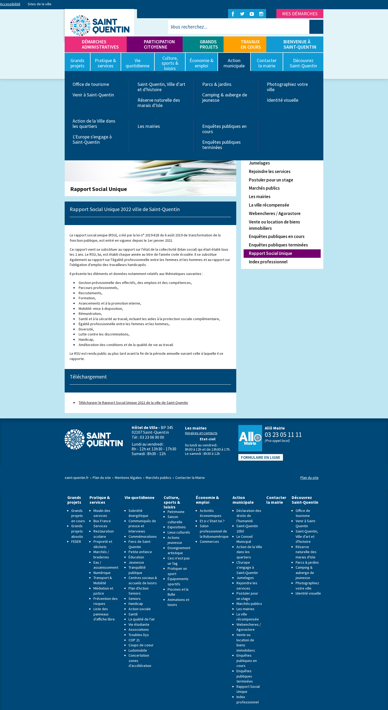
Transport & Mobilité (102, 580)
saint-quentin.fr (77, 477)
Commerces (209, 541)
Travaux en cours (251, 44)
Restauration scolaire (103, 534)
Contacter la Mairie (190, 477)
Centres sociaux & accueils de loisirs (143, 580)
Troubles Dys (139, 634)
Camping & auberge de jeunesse (224, 97)
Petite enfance (140, 551)
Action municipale (243, 500)
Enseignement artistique (179, 550)
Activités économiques (210, 513)
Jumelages (259, 163)
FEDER (76, 541)
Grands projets (209, 44)
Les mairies (149, 126)
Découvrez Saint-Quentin (305, 500)
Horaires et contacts (201, 433)
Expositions (177, 527)
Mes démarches (300, 14)
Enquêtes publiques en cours (224, 128)
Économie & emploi (207, 500)
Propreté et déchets (102, 544)
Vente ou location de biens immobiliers (274, 225)
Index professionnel (268, 262)
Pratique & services (99, 500)
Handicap (136, 603)
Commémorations (143, 536)
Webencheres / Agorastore (275, 213)
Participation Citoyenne (159, 44)
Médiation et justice (103, 591)
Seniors (135, 598)
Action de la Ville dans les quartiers (94, 123)
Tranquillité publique (137, 570)
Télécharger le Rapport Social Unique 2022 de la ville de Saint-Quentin (133, 402)
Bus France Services (102, 524)
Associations (139, 629)
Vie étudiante (139, 624)
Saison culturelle (175, 519)
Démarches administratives (100, 44)
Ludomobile (138, 650)
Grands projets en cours (78, 515)
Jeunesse (136, 562)
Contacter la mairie (276, 500)
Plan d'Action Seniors (139, 591)
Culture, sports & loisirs (172, 502)
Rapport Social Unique (270, 253)
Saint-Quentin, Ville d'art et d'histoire (161, 86)
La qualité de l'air (142, 619)
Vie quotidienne (139, 497)
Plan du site (102, 477)
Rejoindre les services (270, 171)
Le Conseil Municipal (244, 539)
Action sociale (140, 608)
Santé (133, 614)
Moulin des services (101, 513)
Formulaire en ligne (260, 457)
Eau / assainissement (105, 565)
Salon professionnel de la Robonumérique (214, 531)
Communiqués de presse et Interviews (142, 526)
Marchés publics (264, 188)
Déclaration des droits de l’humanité (248, 515)
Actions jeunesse (175, 540)
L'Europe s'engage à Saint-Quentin (92, 139)
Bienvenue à (299, 44)
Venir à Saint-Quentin (93, 95)
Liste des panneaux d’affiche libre (104, 614)
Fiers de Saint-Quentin (140, 544)
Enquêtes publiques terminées (221, 144)
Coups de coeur (141, 645)
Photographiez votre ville (287, 86)
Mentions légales (128, 477)
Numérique (102, 572)
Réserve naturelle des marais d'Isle (159, 102)
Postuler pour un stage (271, 180)
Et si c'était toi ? (212, 521)
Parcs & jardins (216, 84)
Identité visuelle (282, 100)
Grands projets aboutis (77, 531)
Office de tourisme (91, 84)
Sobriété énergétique (138, 513)
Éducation (136, 557)
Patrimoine (176, 511)
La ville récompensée (269, 205)
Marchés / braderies (101, 554)
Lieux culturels (179, 532)
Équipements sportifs (178, 581)
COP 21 (134, 640)
